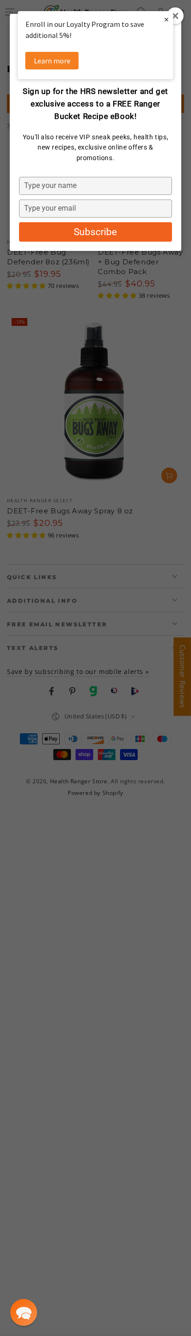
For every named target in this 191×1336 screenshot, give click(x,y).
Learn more (52, 60)
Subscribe (95, 231)
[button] (23, 1312)
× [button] (166, 19)
